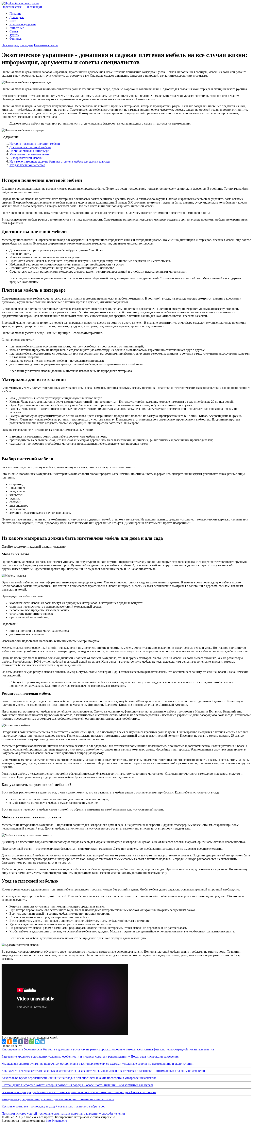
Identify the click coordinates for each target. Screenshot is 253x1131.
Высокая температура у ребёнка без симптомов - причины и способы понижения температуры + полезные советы (79, 1092)
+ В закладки (33, 7)
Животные (16, 27)
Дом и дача (16, 17)
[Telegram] (42, 1041)
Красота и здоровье (22, 24)
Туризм (14, 35)
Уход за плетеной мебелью (27, 165)
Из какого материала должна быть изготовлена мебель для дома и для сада (59, 161)
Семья (13, 31)
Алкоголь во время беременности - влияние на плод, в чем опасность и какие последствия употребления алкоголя (79, 1078)
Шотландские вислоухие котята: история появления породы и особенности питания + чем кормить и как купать (77, 1085)
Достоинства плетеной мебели (30, 147)
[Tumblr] (20, 1041)
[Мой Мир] (15, 1041)
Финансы (15, 38)
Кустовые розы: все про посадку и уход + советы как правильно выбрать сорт (54, 1106)
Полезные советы (46, 45)
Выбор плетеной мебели (25, 158)
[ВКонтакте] (4, 1041)
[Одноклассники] (9, 1041)
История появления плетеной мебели (34, 143)
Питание (15, 13)
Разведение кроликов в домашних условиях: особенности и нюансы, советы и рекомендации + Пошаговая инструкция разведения (90, 1056)
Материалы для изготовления (29, 154)
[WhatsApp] (31, 1041)
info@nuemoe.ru (56, 1120)
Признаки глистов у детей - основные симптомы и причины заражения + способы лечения (63, 1113)
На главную (10, 45)
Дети (12, 20)
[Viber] (26, 1041)
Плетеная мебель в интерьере (29, 150)
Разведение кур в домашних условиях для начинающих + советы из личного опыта (58, 1099)
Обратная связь (12, 7)
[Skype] (37, 1041)
